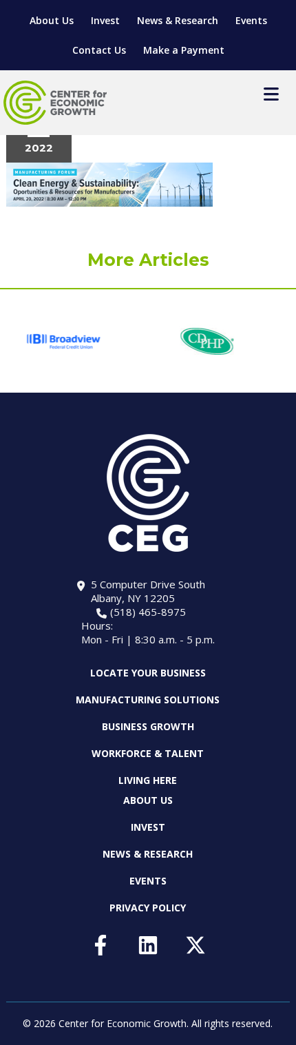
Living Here (147, 780)
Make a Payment (183, 49)
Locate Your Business (148, 673)
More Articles (148, 259)
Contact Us (99, 49)
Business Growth (148, 726)
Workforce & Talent (148, 753)
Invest (105, 20)
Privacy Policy (147, 907)
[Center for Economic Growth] (55, 103)
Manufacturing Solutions (148, 699)
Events (251, 20)
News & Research (177, 20)
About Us (52, 20)
